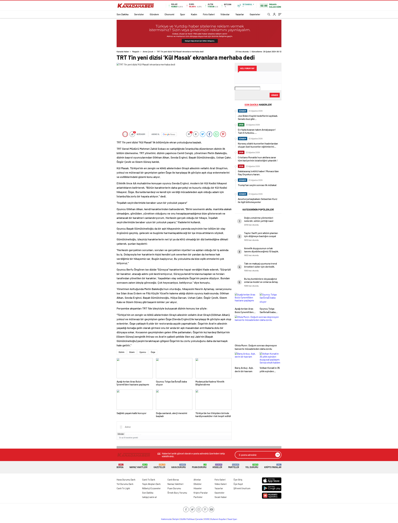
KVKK (206, 519)
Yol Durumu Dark (125, 484)
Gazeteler (255, 14)
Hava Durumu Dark (126, 479)
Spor (182, 14)
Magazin (135, 51)
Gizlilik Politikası (187, 519)
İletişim (176, 519)
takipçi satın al (149, 497)
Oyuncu (142, 352)
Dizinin (121, 352)
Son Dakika (122, 14)
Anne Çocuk (148, 51)
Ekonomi (169, 14)
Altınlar (197, 479)
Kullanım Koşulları (218, 519)
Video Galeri (221, 484)
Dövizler (198, 484)
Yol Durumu (251, 466)
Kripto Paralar (272, 466)
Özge (153, 352)
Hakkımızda (166, 519)
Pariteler (233, 466)
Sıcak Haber (221, 497)
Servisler (139, 14)
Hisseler (217, 466)
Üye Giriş (238, 479)
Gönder (121, 434)
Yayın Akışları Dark (151, 484)
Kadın (194, 14)
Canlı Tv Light (123, 488)
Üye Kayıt (238, 484)
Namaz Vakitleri (138, 466)
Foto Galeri (209, 14)
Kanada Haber (123, 51)
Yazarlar (239, 14)
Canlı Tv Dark (148, 479)
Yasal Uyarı (232, 519)
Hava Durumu (178, 466)
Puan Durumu (199, 466)
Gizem (132, 352)
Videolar (225, 14)
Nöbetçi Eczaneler (151, 488)
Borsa (120, 466)
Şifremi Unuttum (242, 488)
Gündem (154, 14)
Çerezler (199, 519)
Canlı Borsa (173, 479)
